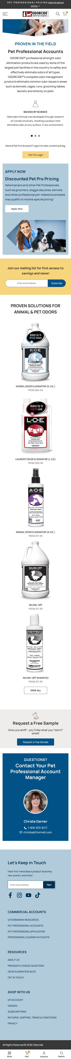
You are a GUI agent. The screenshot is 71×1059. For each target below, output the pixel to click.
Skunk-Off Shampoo (35, 677)
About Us (13, 959)
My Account (15, 999)
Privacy (12, 1023)
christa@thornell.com (37, 832)
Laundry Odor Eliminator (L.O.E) (35, 459)
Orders (12, 1005)
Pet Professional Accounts (25, 925)
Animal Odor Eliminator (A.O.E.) (35, 532)
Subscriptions (17, 1011)
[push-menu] (5, 14)
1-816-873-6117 (37, 827)
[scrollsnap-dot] (32, 136)
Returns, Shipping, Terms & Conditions (32, 1017)
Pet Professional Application (26, 931)
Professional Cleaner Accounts (28, 937)
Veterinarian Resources (23, 919)
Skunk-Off (35, 605)
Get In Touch (16, 977)
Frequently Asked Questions (26, 965)
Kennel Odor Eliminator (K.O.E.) (35, 386)
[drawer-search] (58, 14)
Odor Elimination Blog (22, 971)
